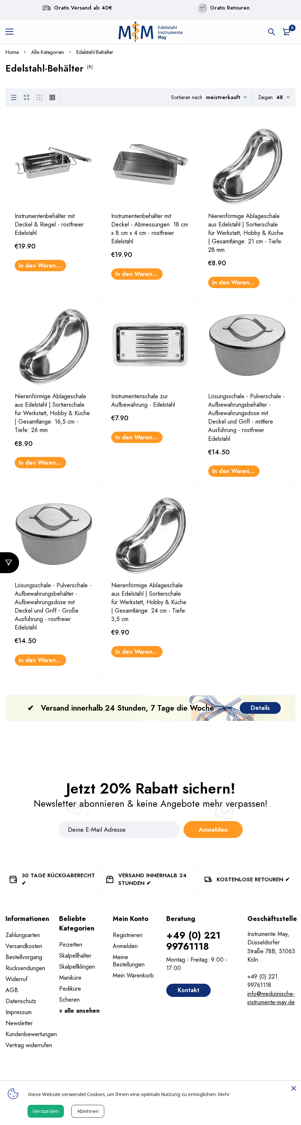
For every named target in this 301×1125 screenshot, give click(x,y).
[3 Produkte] (39, 97)
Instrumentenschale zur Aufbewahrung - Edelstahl (143, 400)
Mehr (224, 1094)
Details (260, 708)
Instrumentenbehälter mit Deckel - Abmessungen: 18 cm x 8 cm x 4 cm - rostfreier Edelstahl (149, 229)
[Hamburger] (12, 32)
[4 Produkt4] (52, 97)
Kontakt (188, 990)
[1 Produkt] (14, 97)
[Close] (293, 1088)
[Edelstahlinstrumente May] (150, 32)
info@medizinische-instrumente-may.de (271, 998)
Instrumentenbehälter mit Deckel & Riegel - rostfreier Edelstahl (49, 224)
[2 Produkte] (26, 97)
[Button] (271, 32)
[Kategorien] (9, 562)
